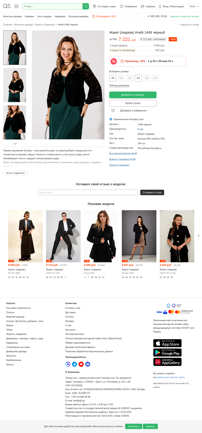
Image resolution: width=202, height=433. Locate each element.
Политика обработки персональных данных (89, 351)
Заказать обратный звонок (184, 16)
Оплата (69, 316)
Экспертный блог (74, 334)
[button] (15, 28)
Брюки (9, 325)
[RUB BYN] (193, 6)
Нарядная (60, 16)
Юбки (9, 329)
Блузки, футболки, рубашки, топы (24, 321)
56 (146, 78)
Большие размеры (78, 16)
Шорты (10, 364)
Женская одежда (12, 16)
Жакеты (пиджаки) (16, 334)
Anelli (140, 129)
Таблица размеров (119, 85)
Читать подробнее (15, 173)
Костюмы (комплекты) (18, 308)
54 (138, 78)
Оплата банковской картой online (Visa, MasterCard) (93, 338)
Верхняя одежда (15, 316)
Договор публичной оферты (80, 347)
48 (112, 78)
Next (198, 235)
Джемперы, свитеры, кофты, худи (24, 338)
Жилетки (11, 355)
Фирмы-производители (77, 342)
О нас (68, 325)
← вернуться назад (188, 24)
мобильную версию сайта (170, 377)
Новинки (29, 16)
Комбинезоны (13, 360)
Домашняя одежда (16, 351)
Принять (150, 426)
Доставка (70, 312)
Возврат (69, 321)
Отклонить (133, 426)
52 (129, 78)
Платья (10, 312)
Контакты (70, 329)
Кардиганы (12, 342)
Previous (3, 235)
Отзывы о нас (72, 308)
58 (155, 78)
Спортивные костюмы (18, 347)
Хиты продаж (44, 16)
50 (121, 78)
